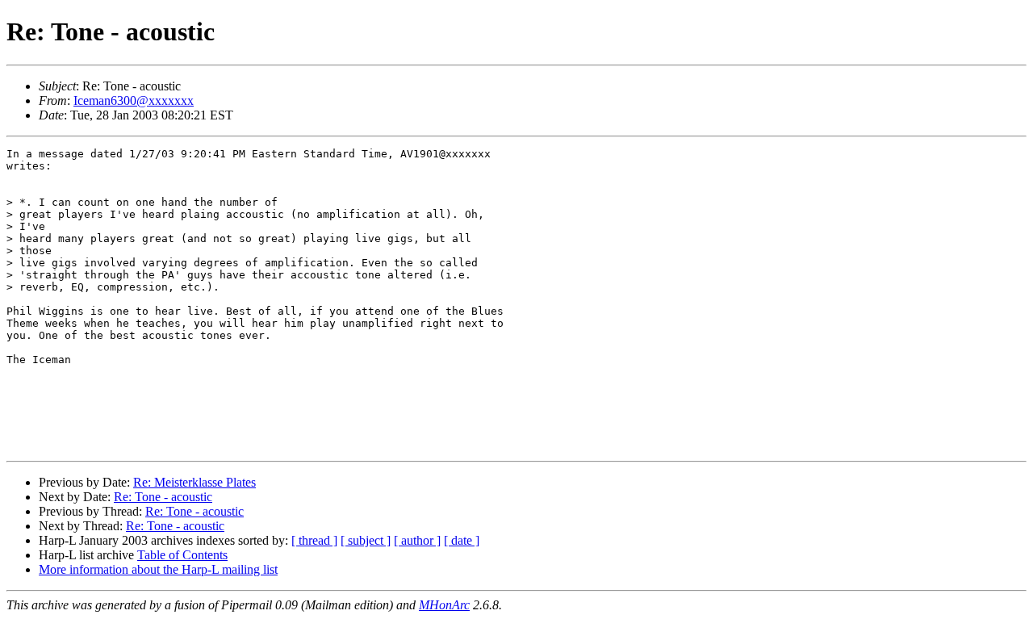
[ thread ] (314, 540)
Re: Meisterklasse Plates (194, 482)
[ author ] (417, 540)
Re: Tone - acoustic (163, 497)
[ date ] (461, 540)
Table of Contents (182, 555)
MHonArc (444, 605)
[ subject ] (366, 540)
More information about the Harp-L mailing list (158, 569)
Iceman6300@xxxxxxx (133, 100)
